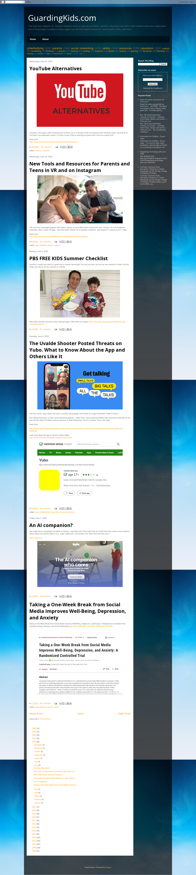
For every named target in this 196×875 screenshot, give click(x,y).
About (45, 39)
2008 (34, 851)
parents (57, 48)
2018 (34, 817)
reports (111, 51)
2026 (34, 728)
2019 (34, 814)
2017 (34, 821)
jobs (81, 53)
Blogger (108, 867)
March (37, 796)
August (37, 758)
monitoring (36, 51)
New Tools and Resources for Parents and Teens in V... (55, 771)
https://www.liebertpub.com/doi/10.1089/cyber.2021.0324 (91, 626)
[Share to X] (66, 147)
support (165, 48)
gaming (134, 51)
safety (106, 48)
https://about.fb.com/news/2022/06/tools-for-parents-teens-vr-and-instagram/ (58, 237)
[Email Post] (56, 147)
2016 (34, 824)
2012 (34, 838)
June (36, 765)
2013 (34, 834)
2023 (34, 738)
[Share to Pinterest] (71, 147)
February (38, 799)
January (37, 803)
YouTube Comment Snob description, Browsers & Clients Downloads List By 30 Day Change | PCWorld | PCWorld (153, 170)
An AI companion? (51, 525)
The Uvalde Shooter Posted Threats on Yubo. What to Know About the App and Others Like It (77, 350)
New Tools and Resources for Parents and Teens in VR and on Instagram (79, 166)
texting (122, 51)
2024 (34, 735)
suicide (40, 54)
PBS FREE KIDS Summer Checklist (68, 258)
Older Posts (124, 713)
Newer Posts (36, 713)
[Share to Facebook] (69, 147)
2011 (34, 841)
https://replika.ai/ (35, 538)
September (38, 755)
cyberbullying (35, 48)
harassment (58, 54)
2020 (34, 810)
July (36, 762)
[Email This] (61, 147)
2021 (34, 807)
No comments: (47, 147)
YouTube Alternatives (55, 68)
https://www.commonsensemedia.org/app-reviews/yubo (50, 438)
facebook (147, 51)
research (99, 51)
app (48, 54)
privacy (62, 51)
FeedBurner (157, 88)
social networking (82, 48)
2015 (34, 827)
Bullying (50, 51)
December (38, 745)
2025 (34, 732)
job (77, 53)
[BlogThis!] (64, 147)
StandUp (161, 51)
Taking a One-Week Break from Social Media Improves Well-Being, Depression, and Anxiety (77, 611)
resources (125, 48)
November (38, 748)
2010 (34, 844)
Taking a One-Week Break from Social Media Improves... (56, 785)
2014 (34, 831)
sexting (86, 51)
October (37, 752)
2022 (34, 742)
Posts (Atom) (45, 719)
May (36, 789)
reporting (30, 54)
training (74, 51)
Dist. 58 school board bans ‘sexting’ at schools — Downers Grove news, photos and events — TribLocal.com (153, 118)
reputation (147, 48)
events (69, 54)
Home (33, 39)
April (36, 793)
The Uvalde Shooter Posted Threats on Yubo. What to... (55, 778)
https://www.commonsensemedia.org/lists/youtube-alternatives (53, 142)
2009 (34, 848)
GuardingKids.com (62, 17)
